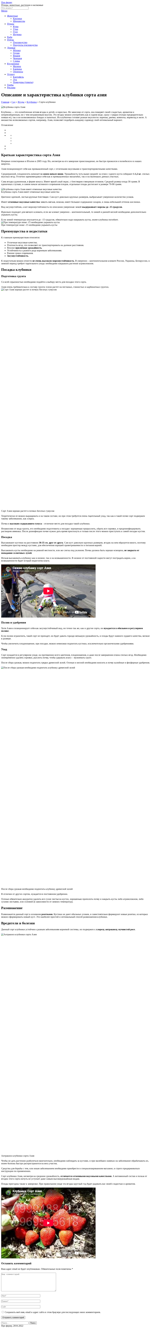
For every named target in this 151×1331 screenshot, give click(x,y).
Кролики (17, 18)
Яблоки (17, 50)
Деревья (11, 47)
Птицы (10, 24)
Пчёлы (10, 40)
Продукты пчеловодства (25, 45)
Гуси (15, 32)
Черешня (17, 58)
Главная (5, 102)
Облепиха (18, 71)
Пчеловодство (20, 42)
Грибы (10, 85)
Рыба (9, 37)
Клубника (32, 102)
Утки (15, 29)
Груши (16, 53)
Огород (11, 74)
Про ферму (6, 2)
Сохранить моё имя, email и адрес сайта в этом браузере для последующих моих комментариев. (53, 1312)
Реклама (11, 87)
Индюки (17, 34)
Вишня (16, 55)
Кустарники (13, 63)
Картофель (18, 77)
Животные (12, 16)
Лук (15, 79)
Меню (4, 11)
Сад (13, 102)
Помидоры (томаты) (23, 82)
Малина (17, 66)
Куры (15, 26)
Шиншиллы (19, 21)
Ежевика (17, 69)
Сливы (16, 61)
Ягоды (21, 102)
